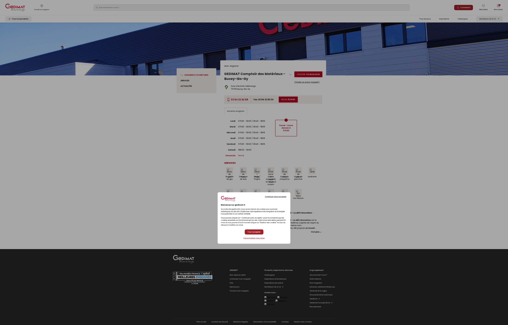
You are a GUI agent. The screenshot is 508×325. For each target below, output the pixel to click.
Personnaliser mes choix (254, 238)
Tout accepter (254, 232)
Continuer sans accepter (275, 196)
